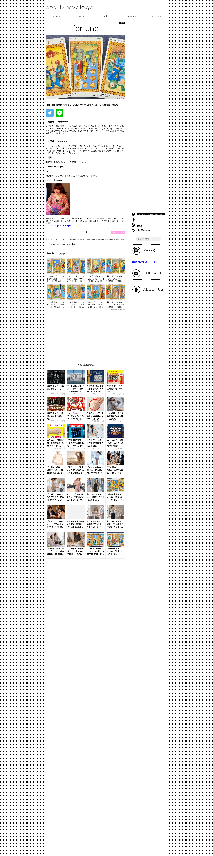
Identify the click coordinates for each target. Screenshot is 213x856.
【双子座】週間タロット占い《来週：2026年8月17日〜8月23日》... (75, 278)
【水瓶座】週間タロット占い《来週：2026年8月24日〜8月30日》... (95, 278)
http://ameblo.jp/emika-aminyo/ (58, 225)
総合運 (118, 239)
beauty (56, 15)
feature (106, 15)
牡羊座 (113, 239)
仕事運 (95, 239)
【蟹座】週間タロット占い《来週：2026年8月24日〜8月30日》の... (56, 304)
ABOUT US (153, 289)
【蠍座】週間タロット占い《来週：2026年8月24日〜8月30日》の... (96, 304)
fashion (81, 15)
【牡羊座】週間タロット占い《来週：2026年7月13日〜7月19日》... (115, 278)
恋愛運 (107, 239)
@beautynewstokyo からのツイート (145, 262)
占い (99, 239)
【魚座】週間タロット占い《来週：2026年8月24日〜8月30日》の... (76, 304)
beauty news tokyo (68, 244)
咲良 (103, 239)
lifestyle (132, 15)
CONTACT (152, 273)
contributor (157, 15)
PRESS (149, 250)
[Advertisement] (85, 335)
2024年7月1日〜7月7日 (71, 239)
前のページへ (118, 232)
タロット (89, 239)
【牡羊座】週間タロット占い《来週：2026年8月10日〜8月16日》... (115, 304)
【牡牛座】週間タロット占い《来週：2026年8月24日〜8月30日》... (56, 278)
